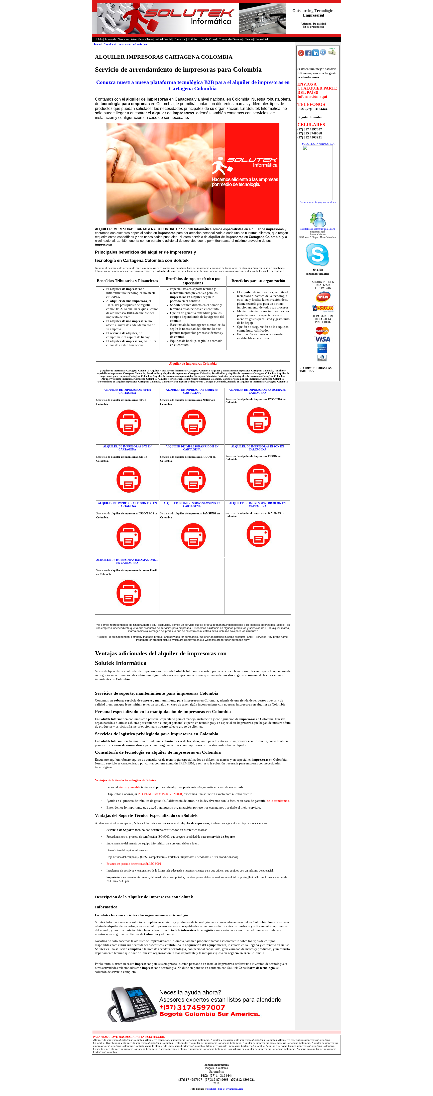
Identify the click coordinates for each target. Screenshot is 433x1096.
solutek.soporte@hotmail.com (317, 228)
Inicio (97, 43)
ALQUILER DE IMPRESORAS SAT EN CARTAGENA (127, 448)
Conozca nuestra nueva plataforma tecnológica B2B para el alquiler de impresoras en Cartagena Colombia (193, 85)
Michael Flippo (215, 1088)
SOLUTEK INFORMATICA (318, 143)
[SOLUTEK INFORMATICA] (318, 199)
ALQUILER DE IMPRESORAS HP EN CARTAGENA (127, 391)
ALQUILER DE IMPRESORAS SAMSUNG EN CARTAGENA (192, 505)
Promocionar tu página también (317, 201)
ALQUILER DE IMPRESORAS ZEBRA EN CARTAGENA (192, 391)
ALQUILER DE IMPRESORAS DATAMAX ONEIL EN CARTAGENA (127, 561)
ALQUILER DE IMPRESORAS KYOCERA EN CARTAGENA (257, 391)
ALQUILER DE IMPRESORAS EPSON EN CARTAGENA (257, 448)
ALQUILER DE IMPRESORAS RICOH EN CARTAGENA (192, 448)
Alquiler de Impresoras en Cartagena (125, 43)
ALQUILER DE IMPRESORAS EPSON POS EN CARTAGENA (127, 505)
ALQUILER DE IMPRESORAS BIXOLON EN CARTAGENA (257, 505)
